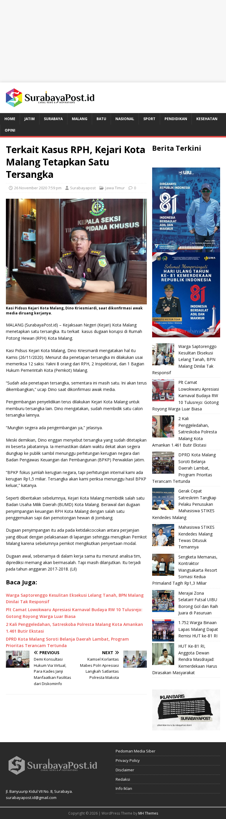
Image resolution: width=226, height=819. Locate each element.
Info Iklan (124, 788)
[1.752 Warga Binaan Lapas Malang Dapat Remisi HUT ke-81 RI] (163, 630)
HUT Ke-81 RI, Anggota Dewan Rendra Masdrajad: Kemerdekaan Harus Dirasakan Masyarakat (184, 659)
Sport (149, 118)
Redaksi (123, 779)
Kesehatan (206, 118)
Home (9, 118)
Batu (101, 118)
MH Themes (148, 813)
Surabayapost (83, 187)
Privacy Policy (128, 760)
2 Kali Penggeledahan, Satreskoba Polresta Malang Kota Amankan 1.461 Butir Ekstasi (184, 432)
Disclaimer (125, 769)
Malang (79, 118)
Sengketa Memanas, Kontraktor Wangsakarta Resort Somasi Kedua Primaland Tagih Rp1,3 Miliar (184, 570)
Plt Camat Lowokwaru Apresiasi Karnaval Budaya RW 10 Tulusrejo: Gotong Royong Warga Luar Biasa (185, 395)
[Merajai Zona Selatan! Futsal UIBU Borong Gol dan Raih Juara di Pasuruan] (163, 601)
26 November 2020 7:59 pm (38, 187)
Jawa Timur (115, 187)
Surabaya (53, 118)
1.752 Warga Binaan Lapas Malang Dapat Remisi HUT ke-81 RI (198, 629)
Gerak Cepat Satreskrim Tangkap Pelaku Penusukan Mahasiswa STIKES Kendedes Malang (184, 504)
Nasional (124, 118)
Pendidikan (175, 118)
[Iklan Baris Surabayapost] (186, 727)
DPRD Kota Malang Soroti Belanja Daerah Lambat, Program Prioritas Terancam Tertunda (184, 468)
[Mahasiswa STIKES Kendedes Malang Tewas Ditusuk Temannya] (163, 535)
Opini (10, 130)
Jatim (29, 118)
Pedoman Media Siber (135, 751)
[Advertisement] (113, 41)
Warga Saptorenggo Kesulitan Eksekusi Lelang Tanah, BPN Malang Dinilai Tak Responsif (184, 360)
